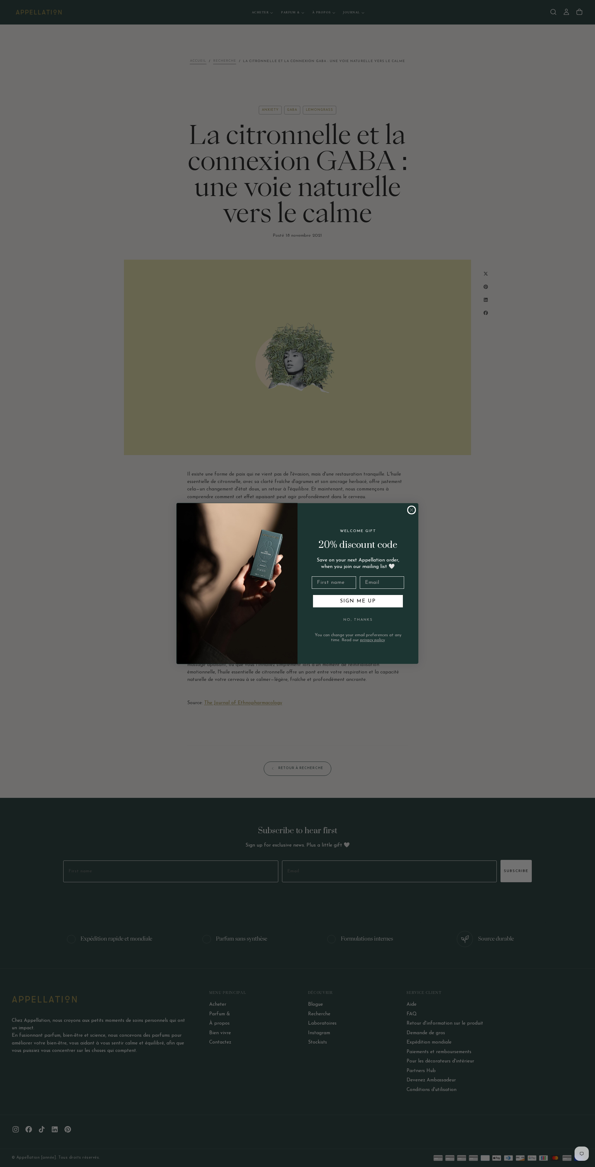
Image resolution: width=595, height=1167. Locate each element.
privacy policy (372, 640)
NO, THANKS (358, 620)
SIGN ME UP (358, 601)
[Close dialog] (411, 510)
